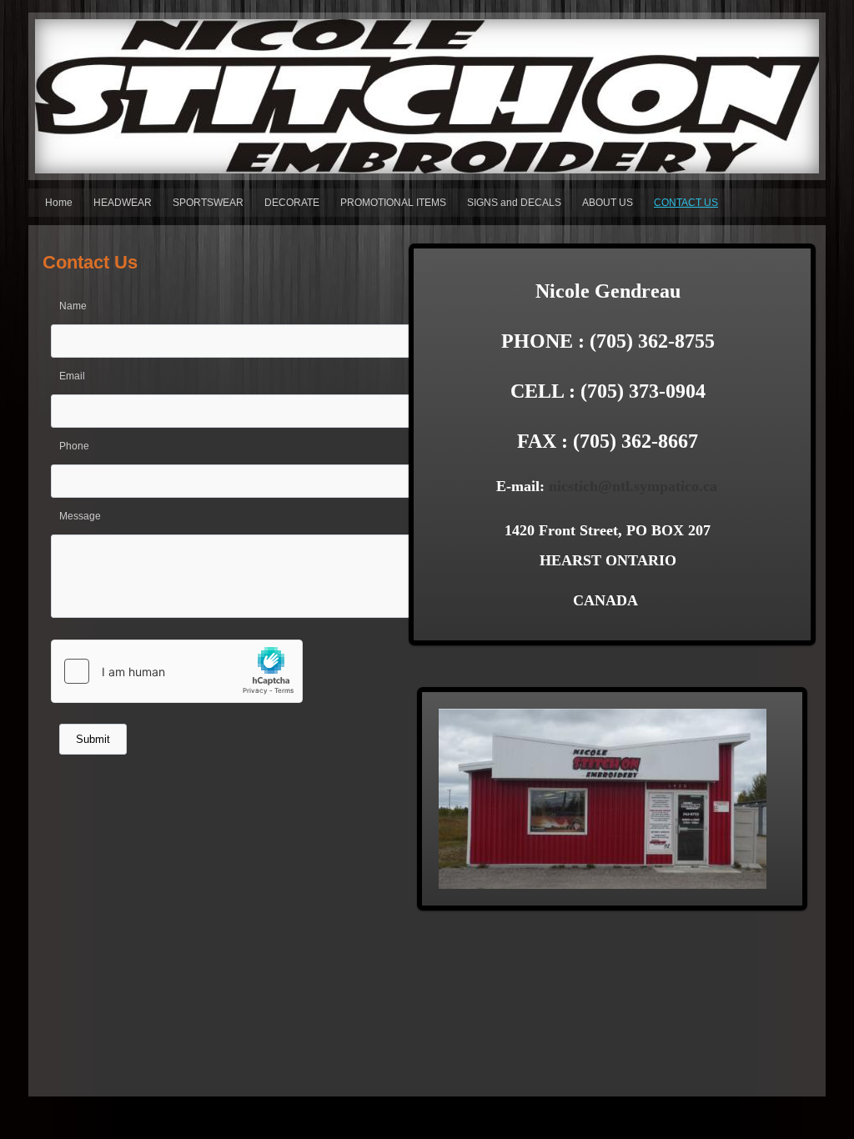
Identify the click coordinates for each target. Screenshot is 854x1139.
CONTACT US (686, 202)
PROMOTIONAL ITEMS (393, 202)
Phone (74, 446)
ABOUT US (607, 202)
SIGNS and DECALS (514, 202)
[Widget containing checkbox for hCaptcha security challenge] (177, 671)
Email (72, 376)
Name (73, 306)
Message (80, 516)
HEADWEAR (122, 202)
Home (59, 202)
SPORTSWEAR (208, 202)
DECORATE (291, 202)
